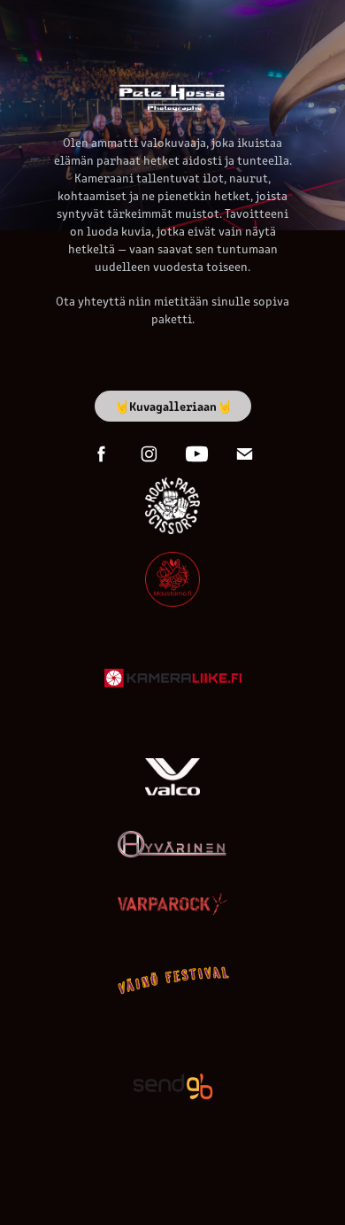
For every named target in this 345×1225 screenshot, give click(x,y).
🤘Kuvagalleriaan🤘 (173, 406)
